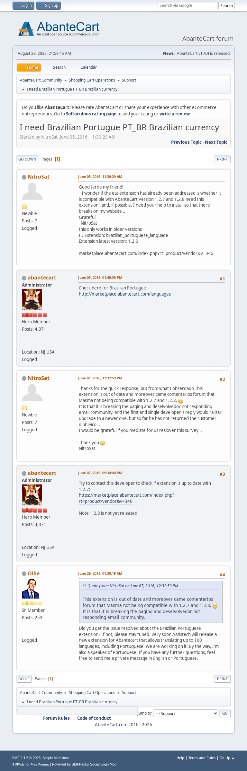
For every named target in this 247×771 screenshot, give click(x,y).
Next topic (216, 142)
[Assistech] (24, 632)
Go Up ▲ (227, 757)
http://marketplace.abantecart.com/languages (125, 294)
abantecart (42, 277)
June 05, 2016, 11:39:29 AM (100, 176)
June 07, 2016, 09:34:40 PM (100, 472)
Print (222, 159)
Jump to (144, 713)
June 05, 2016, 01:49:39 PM (100, 277)
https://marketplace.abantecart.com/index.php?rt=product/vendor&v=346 (126, 498)
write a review (175, 114)
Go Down (27, 159)
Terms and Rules (201, 757)
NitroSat (39, 176)
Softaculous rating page (91, 114)
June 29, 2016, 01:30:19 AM (100, 573)
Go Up (24, 678)
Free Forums (40, 764)
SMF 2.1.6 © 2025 (26, 758)
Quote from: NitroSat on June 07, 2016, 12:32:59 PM (132, 586)
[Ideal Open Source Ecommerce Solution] (24, 344)
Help (180, 757)
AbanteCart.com (111, 724)
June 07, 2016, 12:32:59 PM (100, 378)
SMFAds (18, 764)
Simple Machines (55, 758)
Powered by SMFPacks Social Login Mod (84, 764)
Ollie (34, 573)
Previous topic (186, 142)
